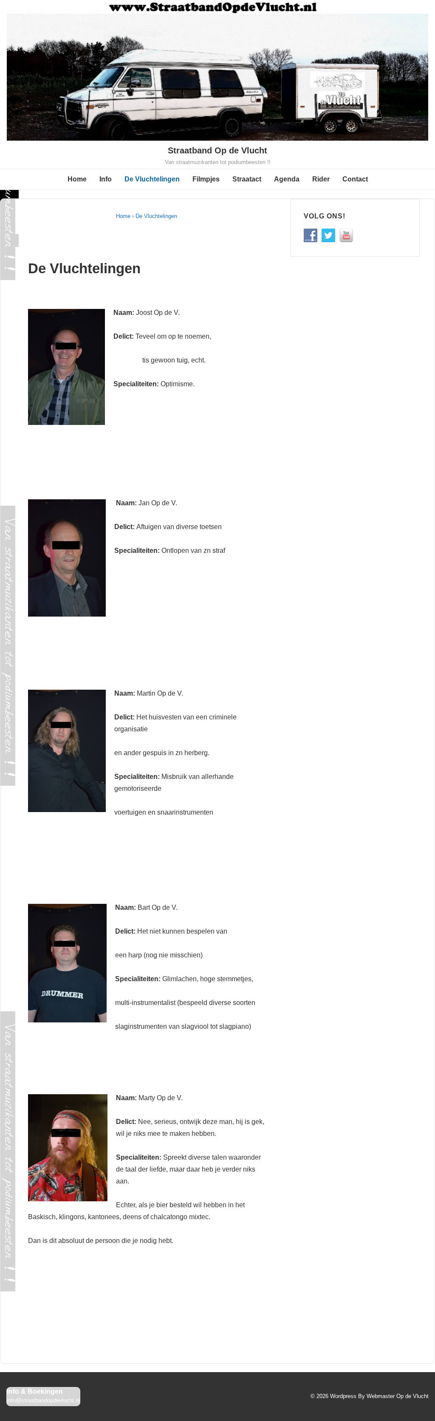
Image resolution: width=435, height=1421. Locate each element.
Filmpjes (206, 179)
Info (105, 179)
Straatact (246, 179)
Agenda (286, 179)
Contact (355, 179)
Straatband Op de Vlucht (217, 150)
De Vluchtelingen (152, 179)
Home (77, 179)
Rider (321, 179)
